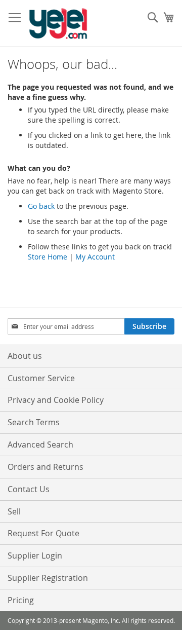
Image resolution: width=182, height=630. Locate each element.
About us (25, 355)
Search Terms (34, 422)
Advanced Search (40, 444)
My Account (95, 257)
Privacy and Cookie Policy (56, 399)
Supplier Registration (48, 577)
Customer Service (41, 378)
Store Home (47, 257)
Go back (41, 206)
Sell (14, 511)
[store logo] (58, 23)
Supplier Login (35, 555)
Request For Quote (43, 533)
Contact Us (29, 489)
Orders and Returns (45, 466)
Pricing (21, 600)
